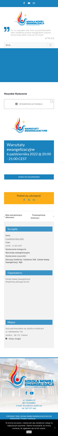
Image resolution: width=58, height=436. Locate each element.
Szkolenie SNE (29, 259)
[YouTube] (31, 393)
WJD (20, 262)
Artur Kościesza (42, 418)
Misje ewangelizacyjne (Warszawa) (13, 216)
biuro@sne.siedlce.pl (32, 405)
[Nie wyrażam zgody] (54, 427)
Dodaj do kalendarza (29, 177)
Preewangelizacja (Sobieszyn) (38, 216)
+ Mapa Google (14, 338)
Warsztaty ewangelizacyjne (18, 252)
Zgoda (29, 432)
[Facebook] (26, 393)
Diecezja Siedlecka (14, 259)
